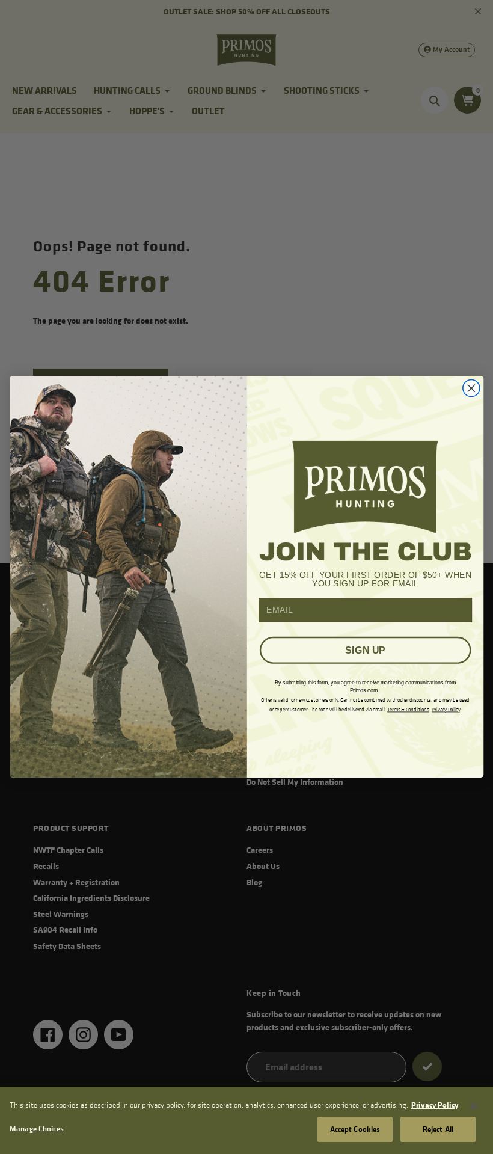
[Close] (474, 1106)
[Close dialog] (470, 388)
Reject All (438, 1128)
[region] (246, 1120)
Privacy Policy (434, 1104)
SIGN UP (365, 650)
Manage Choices (37, 1128)
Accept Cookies (355, 1128)
